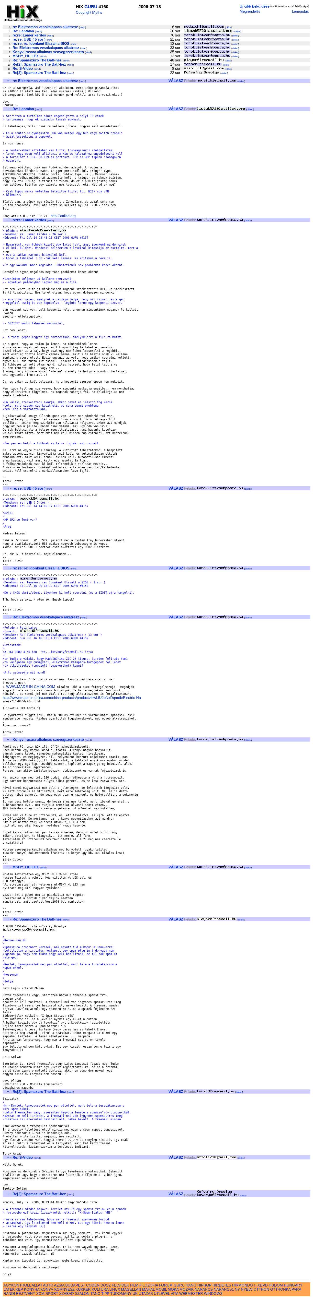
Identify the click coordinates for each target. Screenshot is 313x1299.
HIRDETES (221, 1285)
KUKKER (83, 1289)
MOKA (173, 1289)
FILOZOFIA (148, 1285)
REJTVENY (25, 1293)
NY (237, 1289)
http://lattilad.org (63, 216)
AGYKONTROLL (17, 1285)
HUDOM (276, 1285)
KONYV (46, 1289)
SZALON (82, 1293)
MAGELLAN (131, 1289)
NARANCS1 (224, 1289)
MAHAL (148, 1289)
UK (135, 1293)
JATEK (9, 1289)
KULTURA (100, 1289)
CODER (93, 1285)
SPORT (51, 1293)
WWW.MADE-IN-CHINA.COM (30, 687)
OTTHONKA (280, 1289)
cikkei (228, 27)
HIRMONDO (242, 1285)
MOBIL (161, 1289)
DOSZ (106, 1285)
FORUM (166, 1285)
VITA (174, 1293)
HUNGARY (293, 1285)
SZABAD (66, 1293)
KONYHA (31, 1289)
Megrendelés (250, 11)
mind (82, 27)
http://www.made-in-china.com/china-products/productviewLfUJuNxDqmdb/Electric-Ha (72, 698)
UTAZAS (146, 1293)
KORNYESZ (64, 1289)
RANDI (9, 1293)
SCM (40, 1293)
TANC (95, 1293)
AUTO (48, 1285)
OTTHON (261, 1289)
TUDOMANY (121, 1293)
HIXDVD (261, 1285)
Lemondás (300, 11)
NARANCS (204, 1289)
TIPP (105, 1293)
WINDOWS (213, 1293)
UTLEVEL (162, 1293)
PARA (296, 1289)
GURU (90, 6)
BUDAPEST (75, 1285)
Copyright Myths (89, 12)
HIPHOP (204, 1285)
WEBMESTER (191, 1293)
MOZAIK (186, 1289)
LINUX (114, 1289)
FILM (134, 1285)
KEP (19, 1289)
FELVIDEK (120, 1285)
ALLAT (37, 1285)
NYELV (247, 1289)
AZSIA (59, 1285)
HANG (191, 1285)
